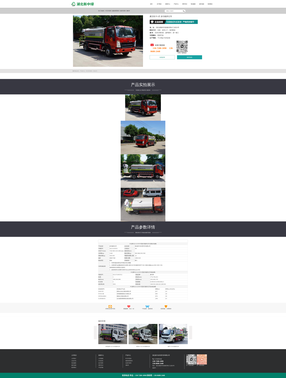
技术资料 (100, 363)
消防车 (128, 10)
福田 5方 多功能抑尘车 (143, 346)
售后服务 (74, 363)
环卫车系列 (108, 10)
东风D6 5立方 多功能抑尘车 (113, 346)
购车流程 (74, 365)
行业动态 (100, 360)
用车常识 (100, 365)
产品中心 (82, 71)
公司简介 (74, 358)
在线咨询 (162, 57)
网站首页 (76, 71)
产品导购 (100, 367)
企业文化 (74, 360)
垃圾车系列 (123, 10)
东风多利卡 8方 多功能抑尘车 (173, 346)
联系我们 (74, 367)
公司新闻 (100, 358)
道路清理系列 (115, 10)
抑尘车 (95, 71)
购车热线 (189, 57)
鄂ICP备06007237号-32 (163, 368)
